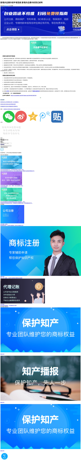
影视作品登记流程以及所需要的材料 (8, 104)
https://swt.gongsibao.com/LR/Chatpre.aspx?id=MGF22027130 (23, 95)
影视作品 (5, 109)
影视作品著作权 (17, 109)
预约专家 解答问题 (4, 147)
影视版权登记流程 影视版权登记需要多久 (9, 106)
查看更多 (6, 154)
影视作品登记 (10, 109)
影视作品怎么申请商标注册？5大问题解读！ (9, 101)
